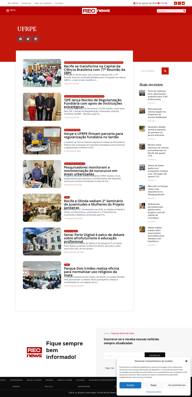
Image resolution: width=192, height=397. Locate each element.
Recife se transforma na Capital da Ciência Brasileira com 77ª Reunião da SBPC (94, 69)
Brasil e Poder (34, 380)
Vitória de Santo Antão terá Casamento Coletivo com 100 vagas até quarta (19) (158, 171)
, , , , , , (94, 62)
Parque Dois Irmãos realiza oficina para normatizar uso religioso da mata (91, 271)
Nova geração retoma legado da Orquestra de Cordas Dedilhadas (157, 113)
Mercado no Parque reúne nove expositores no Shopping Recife (158, 190)
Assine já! (26, 3)
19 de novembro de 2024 (74, 286)
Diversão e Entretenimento (102, 380)
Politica (49, 387)
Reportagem (84, 387)
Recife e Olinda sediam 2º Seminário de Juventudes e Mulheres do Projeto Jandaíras (94, 204)
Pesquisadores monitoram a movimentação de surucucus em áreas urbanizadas (90, 170)
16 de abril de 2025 (71, 117)
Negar (154, 385)
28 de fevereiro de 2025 (73, 185)
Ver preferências (176, 385)
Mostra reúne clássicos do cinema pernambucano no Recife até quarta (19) (158, 150)
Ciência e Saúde (64, 380)
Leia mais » (152, 103)
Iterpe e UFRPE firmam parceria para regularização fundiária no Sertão (93, 135)
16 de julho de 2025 (71, 84)
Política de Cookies (153, 392)
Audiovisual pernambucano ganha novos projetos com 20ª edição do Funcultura (156, 211)
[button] (186, 361)
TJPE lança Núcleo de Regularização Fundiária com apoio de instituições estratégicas (93, 103)
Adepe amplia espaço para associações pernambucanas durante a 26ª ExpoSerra (156, 234)
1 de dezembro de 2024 (73, 218)
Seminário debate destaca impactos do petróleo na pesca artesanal (157, 131)
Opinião (16, 387)
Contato (59, 3)
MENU (13, 10)
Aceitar (130, 385)
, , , (84, 96)
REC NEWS (13, 3)
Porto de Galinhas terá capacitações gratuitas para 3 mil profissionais (157, 95)
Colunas (80, 380)
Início (3, 380)
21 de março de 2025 (72, 151)
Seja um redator (43, 3)
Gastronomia (16, 380)
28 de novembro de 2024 (74, 252)
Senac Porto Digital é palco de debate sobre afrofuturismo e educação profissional (94, 238)
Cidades (49, 380)
